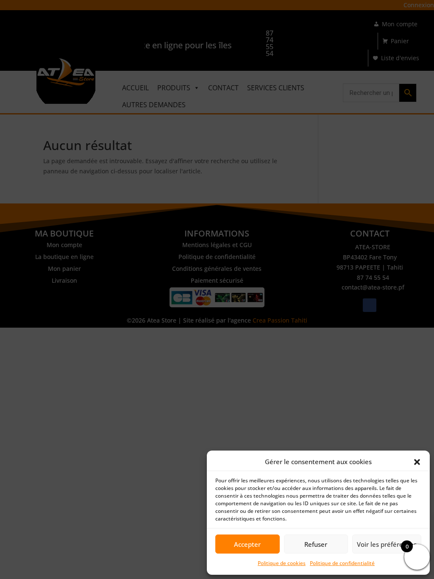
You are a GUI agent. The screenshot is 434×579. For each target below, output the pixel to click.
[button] (417, 462)
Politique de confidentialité (342, 563)
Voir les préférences (387, 544)
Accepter (247, 544)
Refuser (315, 544)
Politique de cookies (282, 563)
